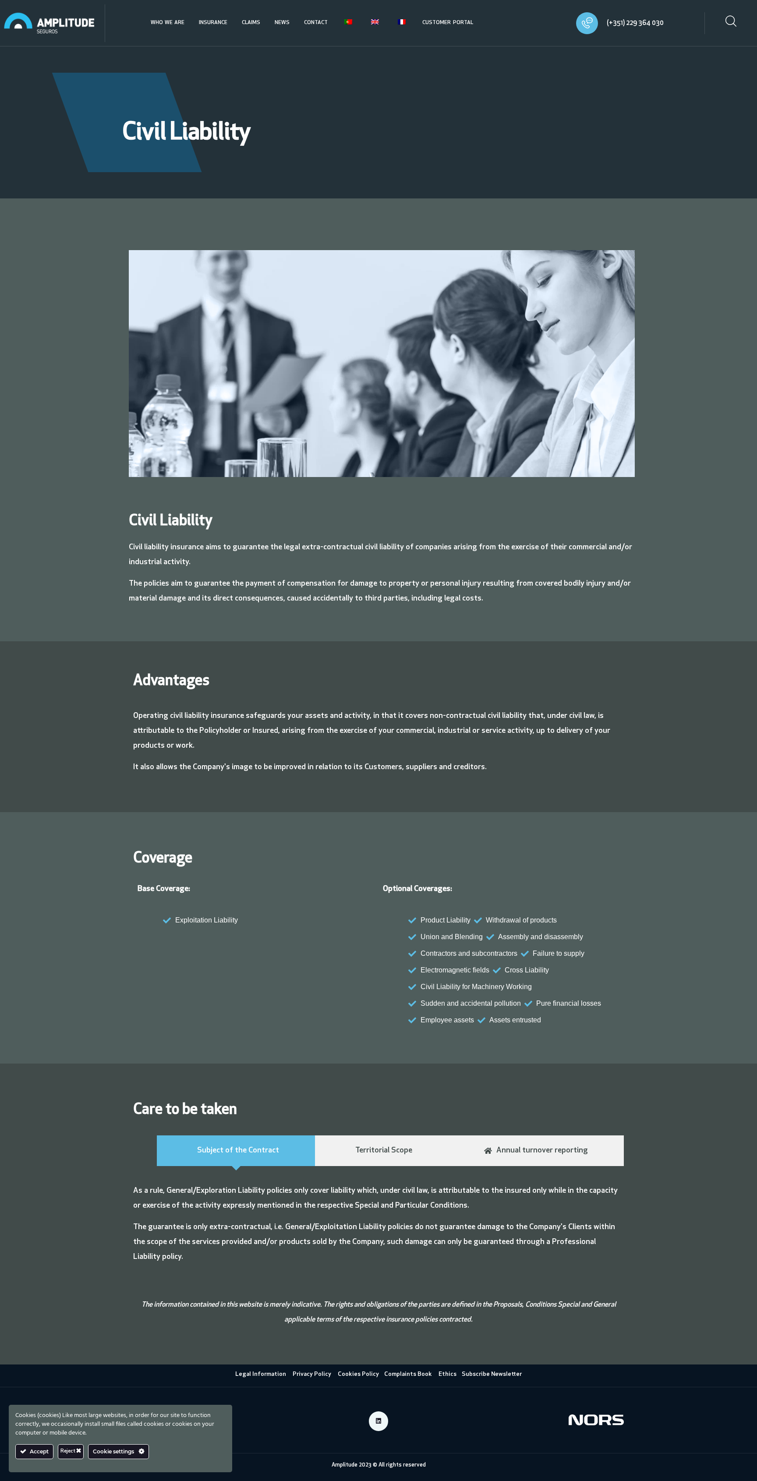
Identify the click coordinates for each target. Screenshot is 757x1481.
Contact (316, 22)
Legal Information (260, 1374)
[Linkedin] (379, 1421)
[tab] (236, 1150)
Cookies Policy (358, 1374)
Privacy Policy (312, 1374)
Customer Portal (447, 22)
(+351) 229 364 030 (635, 23)
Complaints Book (411, 1374)
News (282, 22)
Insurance (213, 22)
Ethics (447, 1374)
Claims (251, 22)
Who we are (167, 22)
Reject (68, 1451)
